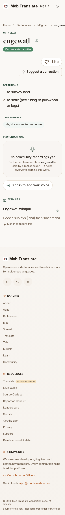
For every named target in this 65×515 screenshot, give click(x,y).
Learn (6, 355)
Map (5, 322)
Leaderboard (11, 407)
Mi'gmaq (42, 25)
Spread (7, 329)
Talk (5, 342)
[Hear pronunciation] (36, 40)
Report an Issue (13, 401)
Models (7, 349)
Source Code (11, 394)
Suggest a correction (42, 71)
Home (7, 25)
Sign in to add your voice (30, 185)
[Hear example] (57, 210)
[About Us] (28, 282)
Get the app (10, 420)
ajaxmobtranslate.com (35, 483)
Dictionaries (24, 25)
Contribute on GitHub (20, 475)
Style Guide (10, 387)
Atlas (6, 309)
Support (8, 433)
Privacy (7, 427)
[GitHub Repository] (7, 282)
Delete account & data (17, 440)
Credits (7, 414)
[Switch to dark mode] (57, 6)
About (6, 303)
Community (10, 362)
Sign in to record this (19, 223)
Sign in (44, 6)
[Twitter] (17, 282)
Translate (8, 336)
